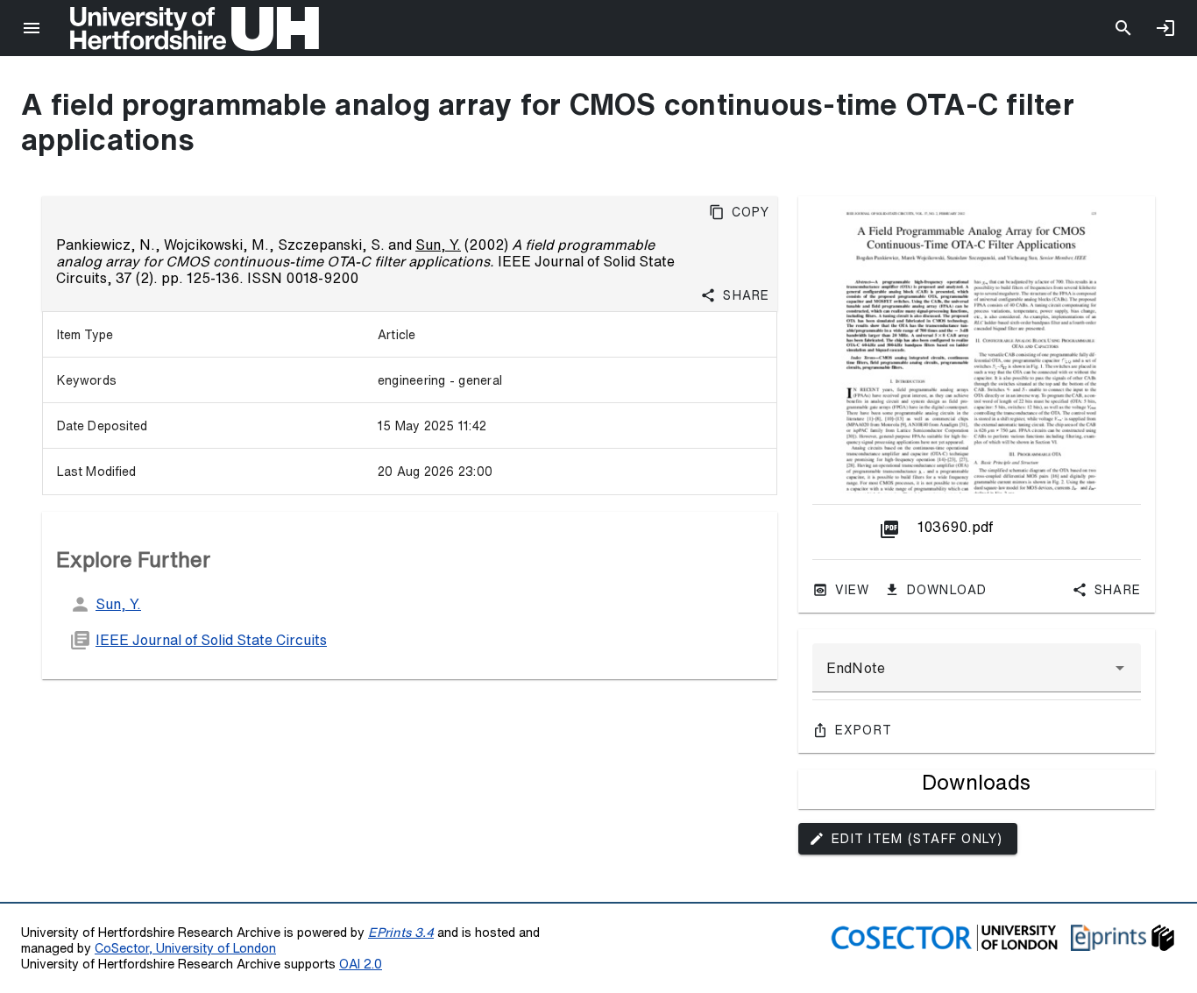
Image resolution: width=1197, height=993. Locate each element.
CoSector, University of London (185, 947)
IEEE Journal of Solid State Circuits (211, 640)
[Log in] (1165, 28)
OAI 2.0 (360, 963)
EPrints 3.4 (401, 932)
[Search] (1123, 28)
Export (864, 730)
